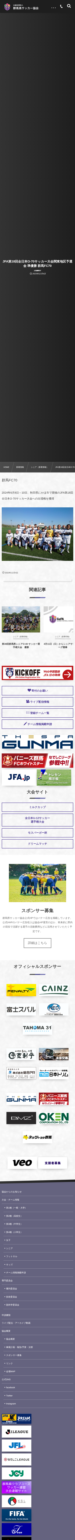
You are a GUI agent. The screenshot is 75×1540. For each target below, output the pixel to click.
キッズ (9, 1264)
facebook (10, 1387)
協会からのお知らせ (12, 1192)
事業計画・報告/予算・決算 (19, 1347)
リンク (9, 1363)
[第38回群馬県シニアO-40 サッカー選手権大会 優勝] (21, 619)
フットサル (11, 1256)
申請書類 (6, 1315)
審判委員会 (11, 1288)
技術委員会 (11, 1297)
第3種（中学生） (14, 1224)
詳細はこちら (37, 943)
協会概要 (6, 1331)
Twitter (9, 1395)
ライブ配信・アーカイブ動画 (16, 1323)
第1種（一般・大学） (16, 1208)
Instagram (11, 1403)
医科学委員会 (12, 1305)
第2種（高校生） (14, 1216)
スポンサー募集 (14, 1355)
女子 (8, 1240)
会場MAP (10, 1371)
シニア (9, 1248)
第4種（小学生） (14, 1232)
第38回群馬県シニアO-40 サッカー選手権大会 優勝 (21, 645)
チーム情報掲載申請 (16, 1272)
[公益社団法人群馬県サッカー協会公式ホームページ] (21, 7)
